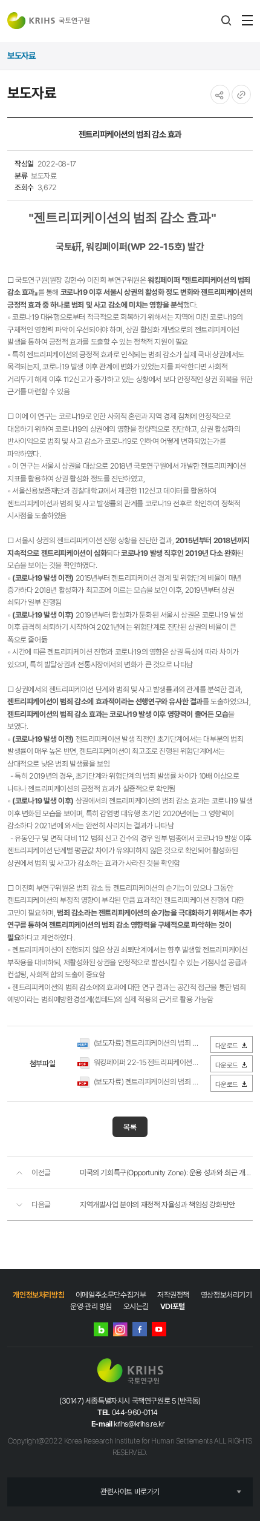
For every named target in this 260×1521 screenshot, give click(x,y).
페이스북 (139, 1329)
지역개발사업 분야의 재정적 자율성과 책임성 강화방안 (157, 1204)
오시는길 (136, 1306)
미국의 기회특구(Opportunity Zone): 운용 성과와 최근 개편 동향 (166, 1172)
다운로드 (226, 1045)
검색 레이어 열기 (226, 20)
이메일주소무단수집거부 (111, 1294)
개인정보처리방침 (38, 1294)
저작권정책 (173, 1294)
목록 (130, 1127)
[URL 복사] (241, 94)
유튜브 (159, 1329)
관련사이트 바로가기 (130, 1491)
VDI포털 (172, 1306)
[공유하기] (220, 94)
